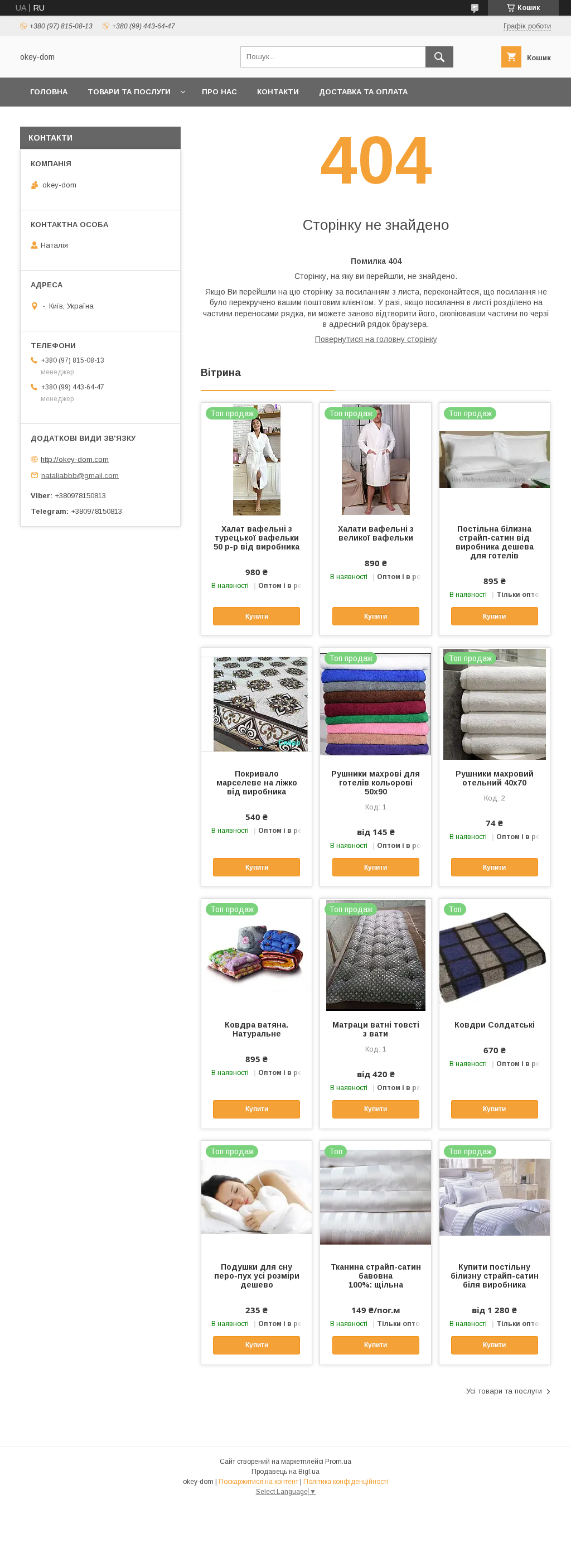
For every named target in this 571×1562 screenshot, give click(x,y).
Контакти (278, 92)
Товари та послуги (129, 92)
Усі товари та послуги (504, 1391)
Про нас (219, 92)
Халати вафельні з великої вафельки (376, 533)
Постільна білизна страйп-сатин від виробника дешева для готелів (495, 542)
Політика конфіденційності (345, 1482)
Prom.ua (338, 1461)
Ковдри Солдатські (494, 1024)
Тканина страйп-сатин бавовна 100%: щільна (375, 1275)
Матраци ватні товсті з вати (375, 1029)
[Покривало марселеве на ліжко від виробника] (256, 703)
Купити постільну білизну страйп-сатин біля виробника (495, 1275)
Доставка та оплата (363, 92)
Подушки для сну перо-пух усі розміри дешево (256, 1275)
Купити (256, 616)
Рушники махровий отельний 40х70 (495, 778)
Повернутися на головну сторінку (376, 339)
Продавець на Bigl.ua (285, 1472)
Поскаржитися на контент (258, 1482)
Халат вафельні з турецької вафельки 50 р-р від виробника (256, 537)
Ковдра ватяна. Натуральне (256, 1029)
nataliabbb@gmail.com (80, 475)
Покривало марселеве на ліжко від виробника (256, 782)
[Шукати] (439, 57)
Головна (48, 92)
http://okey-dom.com (75, 459)
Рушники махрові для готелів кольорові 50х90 (375, 782)
